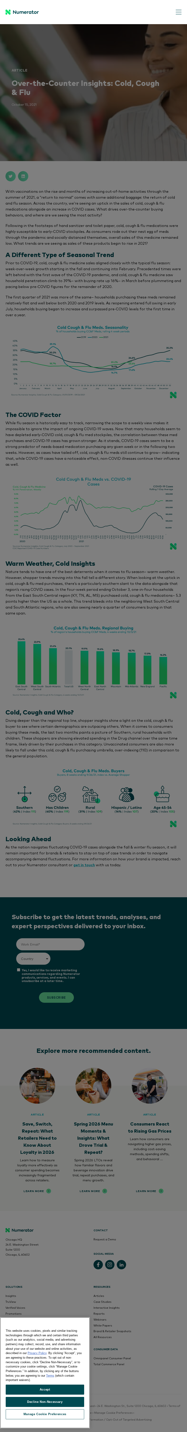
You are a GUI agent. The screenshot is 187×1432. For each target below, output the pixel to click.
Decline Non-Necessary (45, 1402)
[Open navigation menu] (175, 12)
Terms (50, 1375)
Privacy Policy (37, 1353)
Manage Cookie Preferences (44, 1414)
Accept (45, 1389)
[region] (45, 1372)
